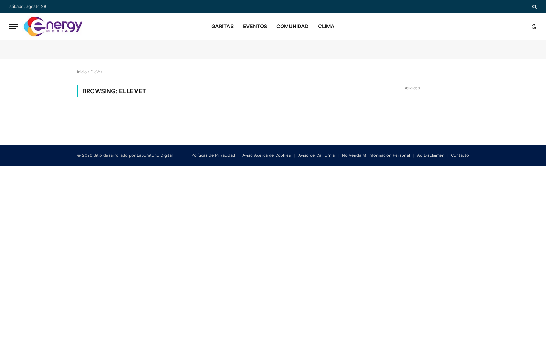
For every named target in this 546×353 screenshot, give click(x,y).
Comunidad (292, 26)
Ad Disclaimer (430, 155)
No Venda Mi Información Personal (376, 155)
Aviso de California (316, 155)
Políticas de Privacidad (213, 155)
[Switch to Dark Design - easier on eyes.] (533, 26)
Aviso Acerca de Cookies (266, 155)
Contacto (460, 155)
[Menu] (13, 27)
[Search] (534, 6)
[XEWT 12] (53, 26)
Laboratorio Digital (155, 155)
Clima (326, 26)
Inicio (82, 72)
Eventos (255, 26)
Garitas (222, 26)
